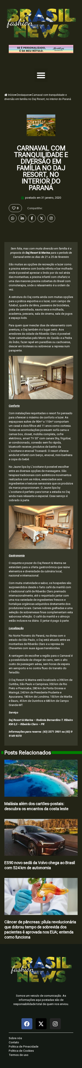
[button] (41, 75)
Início (10, 94)
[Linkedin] (22, 218)
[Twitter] (41, 218)
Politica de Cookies (21, 1050)
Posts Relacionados (27, 753)
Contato (14, 1042)
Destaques (23, 94)
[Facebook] (32, 218)
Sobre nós (15, 1038)
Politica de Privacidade (23, 1046)
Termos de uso (18, 1055)
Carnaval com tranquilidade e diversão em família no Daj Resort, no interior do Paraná (41, 168)
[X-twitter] (41, 1023)
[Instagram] (51, 218)
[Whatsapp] (13, 218)
